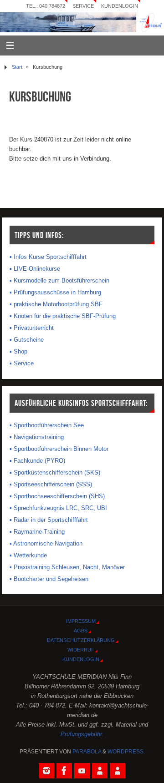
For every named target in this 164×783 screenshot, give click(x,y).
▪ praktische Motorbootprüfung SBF (56, 304)
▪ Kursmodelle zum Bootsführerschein (59, 281)
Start (17, 67)
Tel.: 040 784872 (45, 6)
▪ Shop (18, 352)
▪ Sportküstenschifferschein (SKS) (55, 473)
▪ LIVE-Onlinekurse (35, 269)
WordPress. (126, 751)
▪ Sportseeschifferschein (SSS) (51, 484)
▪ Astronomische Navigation (46, 544)
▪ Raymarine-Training (37, 532)
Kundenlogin (119, 6)
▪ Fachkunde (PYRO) (37, 461)
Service (83, 6)
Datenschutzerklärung (81, 640)
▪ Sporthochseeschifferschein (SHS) (57, 496)
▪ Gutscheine (27, 340)
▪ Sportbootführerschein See (47, 425)
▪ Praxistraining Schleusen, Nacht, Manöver (67, 567)
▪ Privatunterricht (32, 328)
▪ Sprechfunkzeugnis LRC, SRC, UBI (58, 508)
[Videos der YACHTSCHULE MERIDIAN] (82, 770)
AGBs (80, 630)
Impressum (81, 621)
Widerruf (80, 649)
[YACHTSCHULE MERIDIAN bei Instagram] (46, 770)
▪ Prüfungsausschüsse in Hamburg (55, 292)
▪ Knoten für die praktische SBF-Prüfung (63, 316)
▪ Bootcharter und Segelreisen (49, 579)
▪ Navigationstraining (37, 437)
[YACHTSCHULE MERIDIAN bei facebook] (64, 770)
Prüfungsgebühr (81, 734)
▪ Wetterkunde (28, 555)
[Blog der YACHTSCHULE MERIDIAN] (117, 770)
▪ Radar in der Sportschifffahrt (49, 520)
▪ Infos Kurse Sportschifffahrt (48, 257)
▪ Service (22, 363)
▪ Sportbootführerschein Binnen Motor (59, 449)
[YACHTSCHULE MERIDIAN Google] (100, 770)
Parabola (86, 751)
